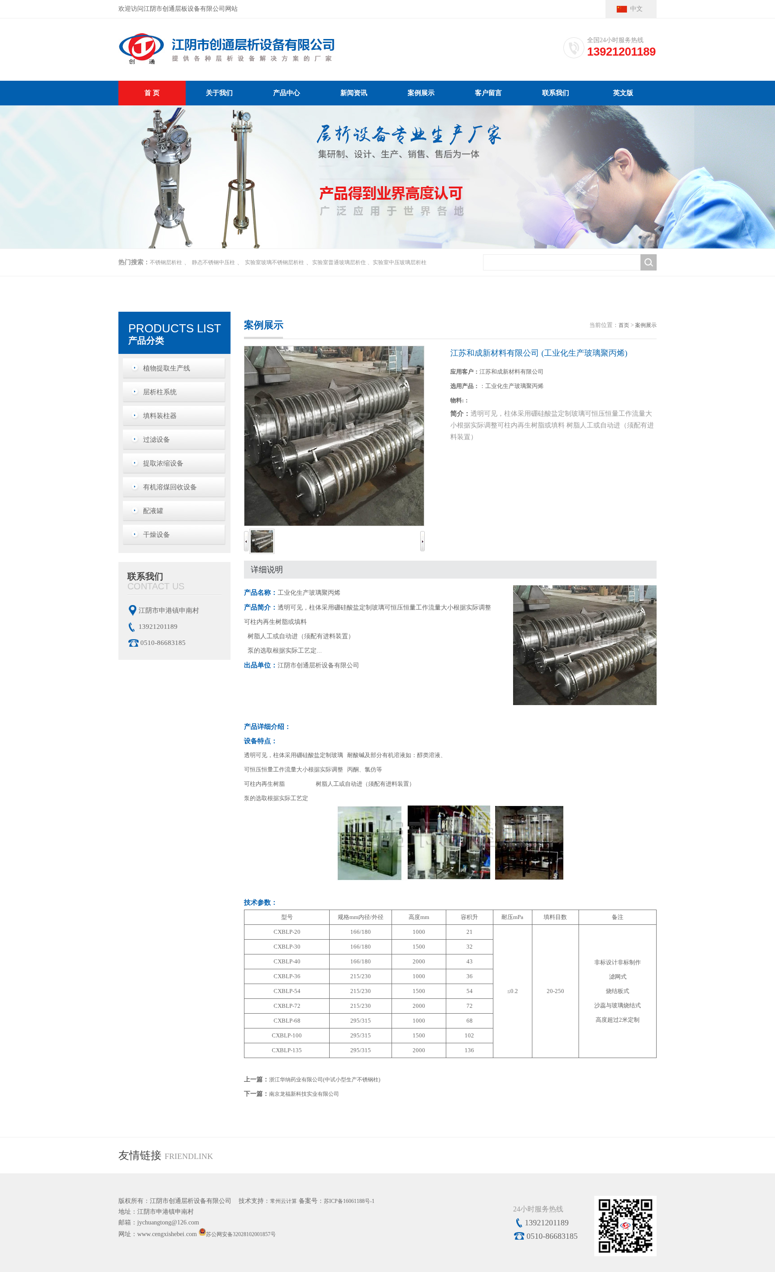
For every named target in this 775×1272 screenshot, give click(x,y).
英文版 (623, 92)
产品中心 (286, 92)
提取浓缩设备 (163, 463)
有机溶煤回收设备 (170, 487)
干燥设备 (156, 534)
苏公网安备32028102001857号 (241, 1234)
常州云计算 (283, 1201)
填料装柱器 (160, 415)
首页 (623, 325)
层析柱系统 (160, 392)
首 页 (152, 92)
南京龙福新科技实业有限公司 (304, 1094)
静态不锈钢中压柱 (213, 262)
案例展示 (421, 92)
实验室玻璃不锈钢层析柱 (274, 262)
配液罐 (153, 510)
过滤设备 (156, 439)
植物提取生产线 (166, 368)
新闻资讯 (353, 92)
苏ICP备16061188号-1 (349, 1201)
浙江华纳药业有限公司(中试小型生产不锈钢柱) (324, 1079)
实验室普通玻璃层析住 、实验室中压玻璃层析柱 (369, 262)
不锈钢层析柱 (166, 262)
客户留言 (488, 92)
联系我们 (555, 92)
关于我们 (219, 92)
